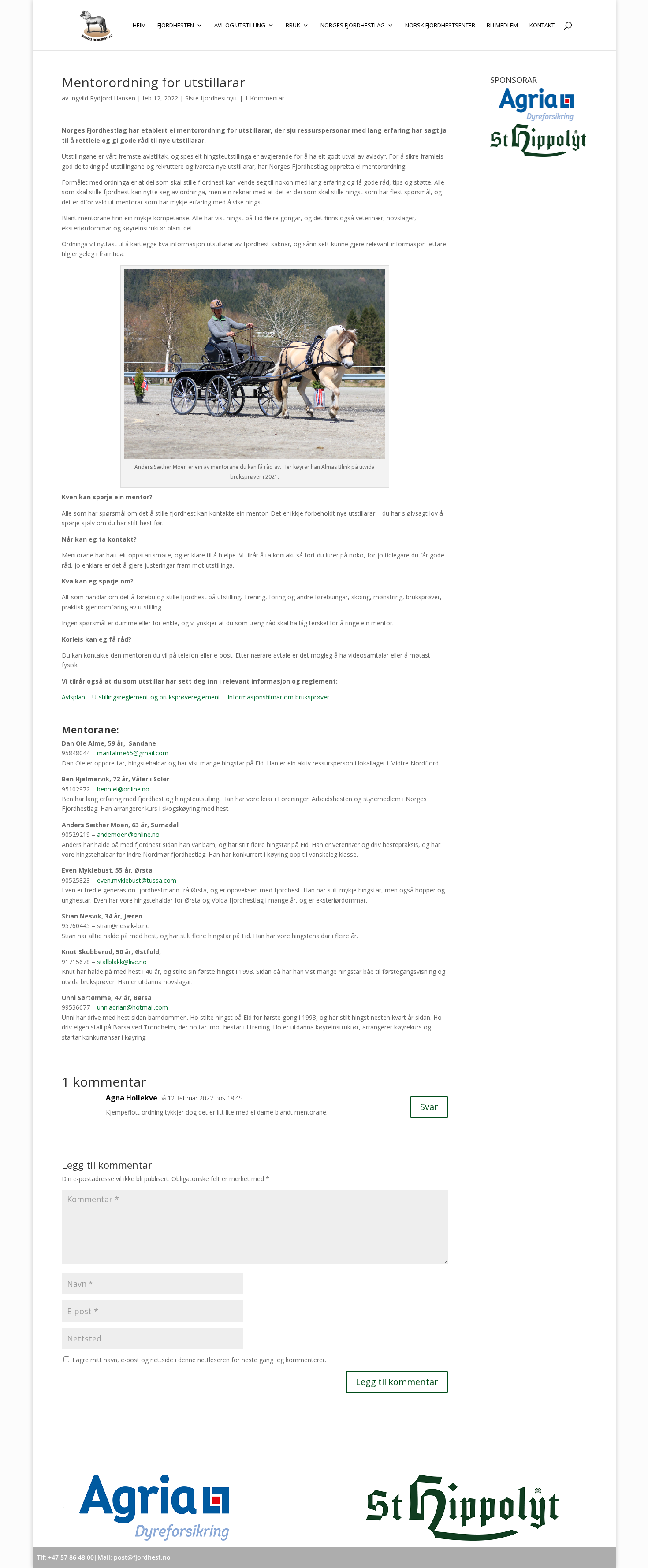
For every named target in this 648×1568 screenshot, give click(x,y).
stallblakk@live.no (122, 962)
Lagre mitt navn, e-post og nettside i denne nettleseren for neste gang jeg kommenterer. (199, 1360)
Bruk (293, 25)
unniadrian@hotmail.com (132, 1007)
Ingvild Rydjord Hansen (102, 98)
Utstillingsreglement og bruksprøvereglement (156, 697)
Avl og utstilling (239, 25)
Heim (139, 25)
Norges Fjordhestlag (352, 25)
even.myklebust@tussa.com (136, 880)
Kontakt (542, 25)
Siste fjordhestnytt (211, 98)
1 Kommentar (264, 98)
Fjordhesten (175, 25)
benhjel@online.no (123, 789)
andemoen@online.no (128, 834)
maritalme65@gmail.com (132, 753)
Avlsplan (73, 697)
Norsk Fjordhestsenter (440, 25)
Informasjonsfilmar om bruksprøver (278, 697)
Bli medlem (502, 25)
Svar (429, 1107)
